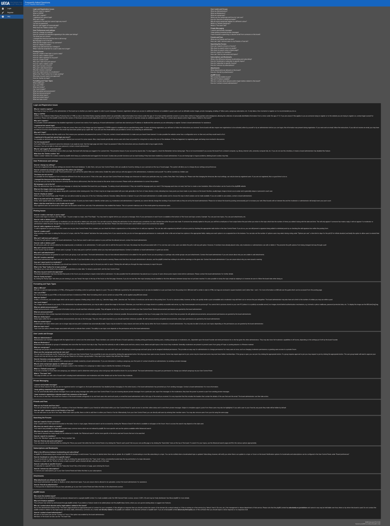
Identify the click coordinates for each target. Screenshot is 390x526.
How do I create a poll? (40, 60)
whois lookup (173, 508)
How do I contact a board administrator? (224, 83)
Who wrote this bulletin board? (221, 77)
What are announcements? (42, 93)
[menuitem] (11, 8)
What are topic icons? (40, 99)
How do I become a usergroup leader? (223, 19)
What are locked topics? (41, 97)
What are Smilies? (39, 87)
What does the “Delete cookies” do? (45, 28)
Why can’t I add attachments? (43, 68)
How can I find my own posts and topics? (224, 54)
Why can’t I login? (38, 19)
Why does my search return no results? (223, 48)
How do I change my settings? (43, 32)
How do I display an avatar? (42, 45)
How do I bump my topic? (41, 78)
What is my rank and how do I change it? (46, 47)
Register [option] (10, 12)
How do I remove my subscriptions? (222, 65)
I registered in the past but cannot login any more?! (50, 21)
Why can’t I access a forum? (42, 66)
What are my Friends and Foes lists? (222, 39)
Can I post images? (39, 89)
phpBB (237, 186)
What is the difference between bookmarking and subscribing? (231, 59)
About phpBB (173, 498)
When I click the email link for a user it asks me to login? (51, 49)
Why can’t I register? (39, 15)
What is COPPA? (38, 13)
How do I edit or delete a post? (43, 56)
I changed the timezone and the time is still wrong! (49, 38)
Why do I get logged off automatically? (46, 25)
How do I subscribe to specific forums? (224, 63)
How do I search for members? (221, 52)
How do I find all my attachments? (222, 72)
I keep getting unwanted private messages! (225, 32)
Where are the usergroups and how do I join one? (227, 17)
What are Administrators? (219, 11)
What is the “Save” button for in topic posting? (48, 74)
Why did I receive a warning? (42, 70)
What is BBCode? (38, 83)
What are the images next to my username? (47, 43)
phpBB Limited (89, 498)
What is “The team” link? (218, 25)
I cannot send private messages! (221, 30)
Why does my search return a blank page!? (225, 50)
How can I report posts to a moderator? (46, 72)
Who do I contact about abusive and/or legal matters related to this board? (235, 81)
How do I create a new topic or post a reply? (47, 53)
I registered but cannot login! (42, 17)
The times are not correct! (41, 36)
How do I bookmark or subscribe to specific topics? (228, 61)
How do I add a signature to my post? (45, 58)
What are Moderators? (218, 13)
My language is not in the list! (42, 41)
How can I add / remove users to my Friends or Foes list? (229, 41)
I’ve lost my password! (40, 23)
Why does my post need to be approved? (46, 76)
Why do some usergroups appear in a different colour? (229, 21)
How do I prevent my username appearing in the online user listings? (55, 34)
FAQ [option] (8, 17)
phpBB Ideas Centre (122, 503)
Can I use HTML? (38, 85)
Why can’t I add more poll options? (44, 62)
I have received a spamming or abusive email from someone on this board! (235, 34)
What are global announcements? (44, 91)
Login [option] (9, 8)
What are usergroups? (218, 15)
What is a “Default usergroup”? (221, 23)
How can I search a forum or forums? (223, 46)
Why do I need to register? (41, 11)
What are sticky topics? (40, 95)
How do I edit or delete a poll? (43, 64)
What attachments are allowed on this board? (226, 70)
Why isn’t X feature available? (220, 79)
